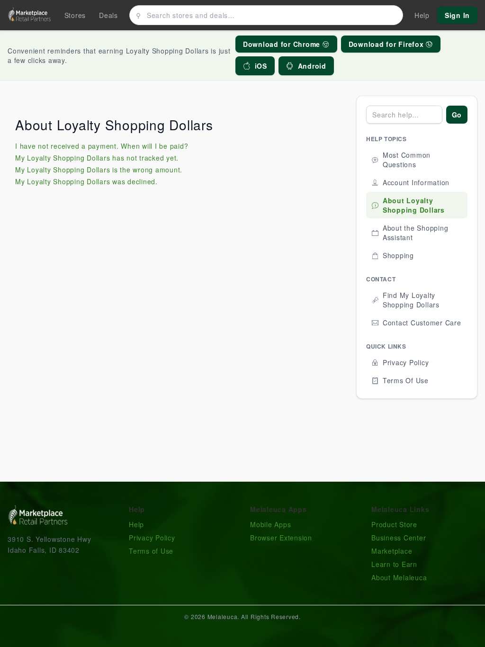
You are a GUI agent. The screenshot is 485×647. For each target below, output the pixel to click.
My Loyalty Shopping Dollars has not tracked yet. (97, 157)
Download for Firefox (387, 44)
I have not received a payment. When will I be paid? (101, 146)
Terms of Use (151, 551)
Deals (108, 15)
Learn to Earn (394, 564)
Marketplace (391, 551)
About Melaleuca (399, 577)
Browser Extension (281, 537)
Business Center (398, 537)
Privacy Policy (152, 537)
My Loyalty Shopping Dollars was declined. (86, 181)
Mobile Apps (270, 524)
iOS (261, 66)
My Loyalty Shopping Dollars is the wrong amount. (98, 169)
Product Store (394, 524)
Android (312, 66)
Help (136, 524)
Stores (75, 15)
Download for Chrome (283, 44)
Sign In (457, 15)
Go (457, 114)
